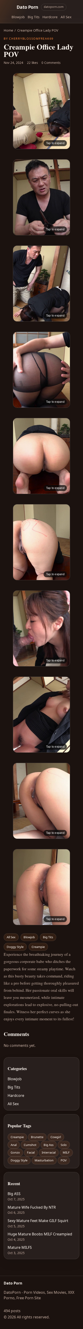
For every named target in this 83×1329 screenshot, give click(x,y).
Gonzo (15, 1152)
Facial (31, 1152)
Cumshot (30, 1145)
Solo (64, 1145)
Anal (14, 1145)
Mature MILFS (20, 1247)
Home (8, 30)
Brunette (37, 1137)
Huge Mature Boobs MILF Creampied (40, 1234)
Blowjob (18, 17)
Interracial (49, 1152)
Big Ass (48, 1145)
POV (64, 1160)
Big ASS (14, 1193)
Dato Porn (27, 7)
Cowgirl (55, 1137)
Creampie (38, 947)
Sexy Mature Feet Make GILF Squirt (38, 1220)
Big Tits (33, 17)
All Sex (66, 17)
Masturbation (44, 1160)
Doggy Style (15, 947)
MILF (66, 1152)
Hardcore (50, 17)
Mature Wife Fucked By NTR (32, 1207)
